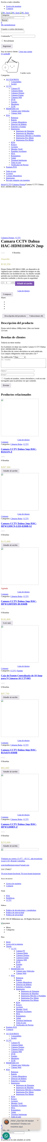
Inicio (3, 184)
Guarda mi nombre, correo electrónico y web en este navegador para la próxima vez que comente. (23, 379)
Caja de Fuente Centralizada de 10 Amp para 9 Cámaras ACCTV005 (21, 677)
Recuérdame (9, 41)
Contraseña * (6, 36)
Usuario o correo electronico (12, 29)
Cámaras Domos (18, 184)
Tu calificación (7, 357)
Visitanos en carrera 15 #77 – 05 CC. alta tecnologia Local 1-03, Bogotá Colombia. (21, 860)
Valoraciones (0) (36, 316)
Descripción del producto (15, 316)
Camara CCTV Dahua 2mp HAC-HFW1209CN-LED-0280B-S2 (19, 524)
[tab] (15, 316)
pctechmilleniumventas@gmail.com (15, 865)
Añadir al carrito (24, 283)
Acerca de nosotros (13, 6)
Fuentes (20, 671)
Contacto (9, 8)
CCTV (9, 184)
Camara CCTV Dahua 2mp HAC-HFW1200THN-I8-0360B (19, 602)
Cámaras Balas (16, 444)
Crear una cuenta (25, 52)
